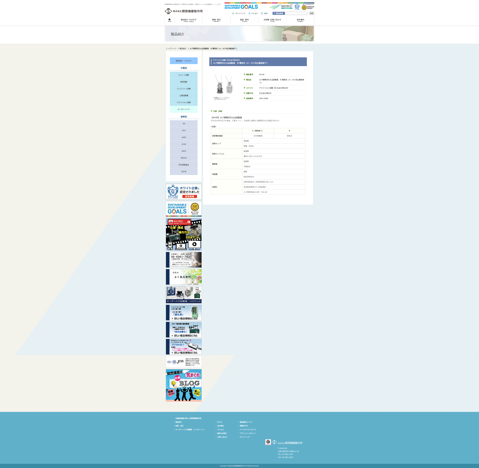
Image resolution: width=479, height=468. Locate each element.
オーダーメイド (184, 109)
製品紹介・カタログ (184, 61)
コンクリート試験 (184, 89)
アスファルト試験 (184, 102)
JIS (183, 124)
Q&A (266, 13)
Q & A (219, 422)
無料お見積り (222, 433)
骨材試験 (183, 82)
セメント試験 (184, 75)
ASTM (183, 172)
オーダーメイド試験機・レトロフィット (190, 429)
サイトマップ (240, 13)
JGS (183, 130)
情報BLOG (244, 426)
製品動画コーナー (246, 422)
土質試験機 (183, 96)
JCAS (183, 144)
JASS (183, 137)
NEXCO (184, 158)
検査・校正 (180, 426)
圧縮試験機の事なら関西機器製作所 (188, 418)
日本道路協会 (184, 165)
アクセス (254, 13)
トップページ (171, 49)
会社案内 (220, 426)
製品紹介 (183, 49)
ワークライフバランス (248, 429)
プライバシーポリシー (248, 433)
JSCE (183, 151)
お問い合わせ (222, 437)
